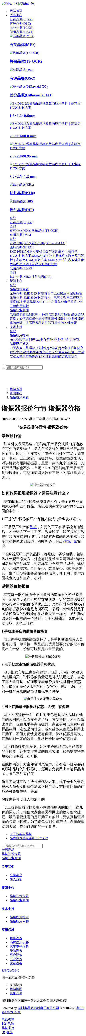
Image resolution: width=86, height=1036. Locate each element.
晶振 (33, 527)
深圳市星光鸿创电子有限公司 (38, 1008)
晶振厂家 (70, 541)
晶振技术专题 (19, 397)
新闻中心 (16, 393)
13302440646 (10, 970)
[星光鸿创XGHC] (43, 4)
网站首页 (16, 11)
